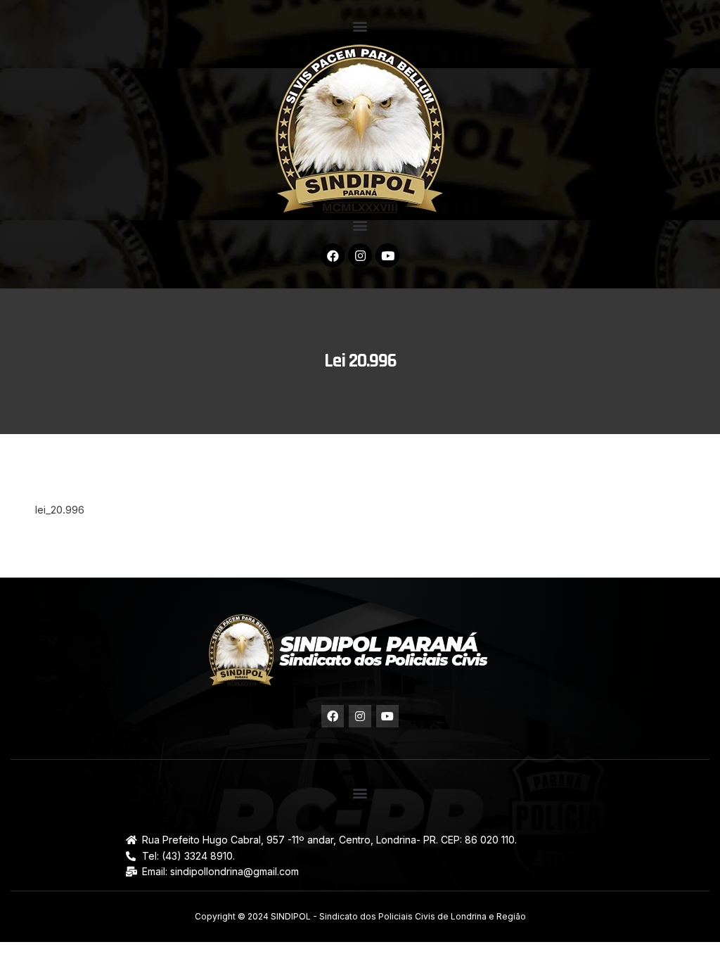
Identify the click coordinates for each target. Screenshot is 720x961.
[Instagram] (360, 255)
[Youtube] (387, 255)
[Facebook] (333, 255)
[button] (360, 25)
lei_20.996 (59, 509)
